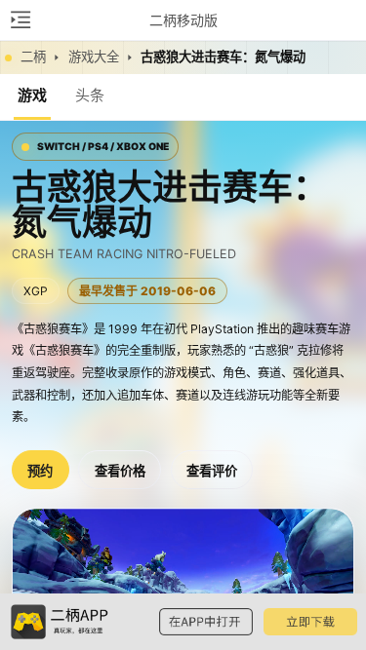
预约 (40, 471)
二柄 (33, 57)
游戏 (32, 95)
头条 (89, 95)
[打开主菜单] (19, 20)
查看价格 (120, 471)
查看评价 (211, 471)
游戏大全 (93, 57)
